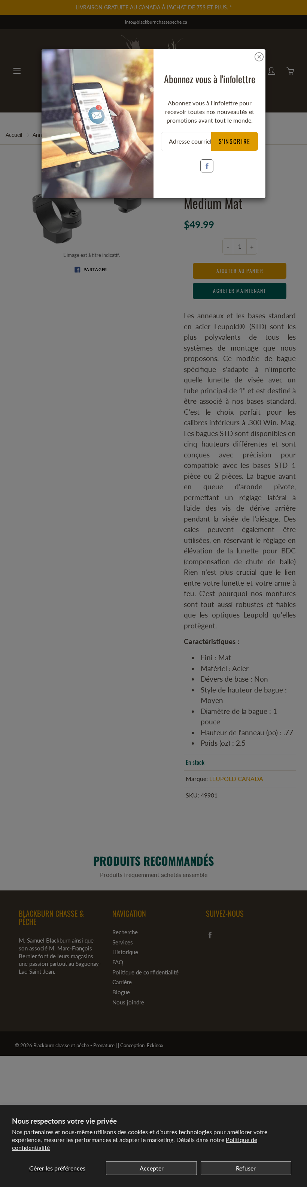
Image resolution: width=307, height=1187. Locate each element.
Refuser (246, 1168)
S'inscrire (235, 141)
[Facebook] (206, 165)
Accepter (152, 1168)
